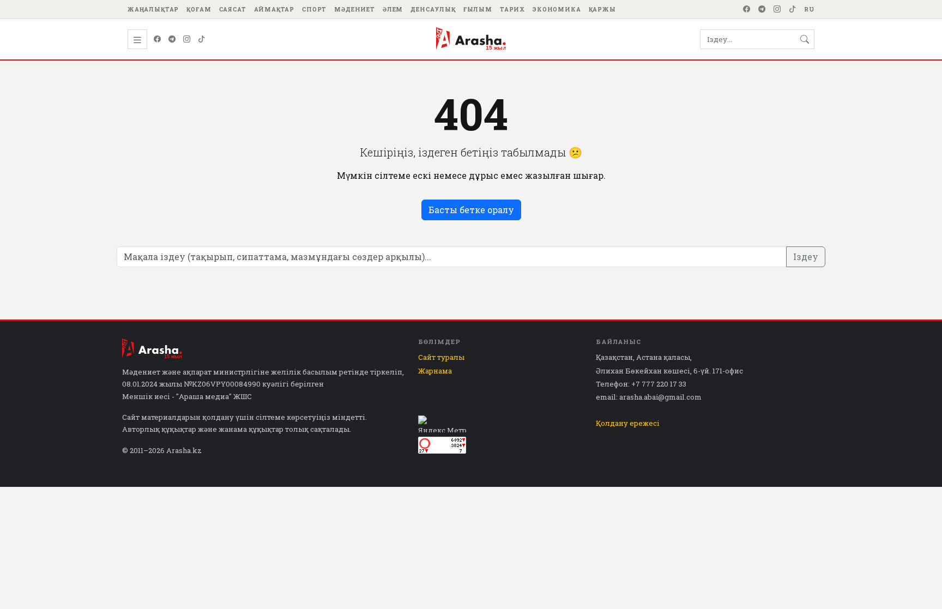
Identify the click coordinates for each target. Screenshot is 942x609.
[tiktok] (792, 9)
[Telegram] (762, 9)
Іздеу (805, 256)
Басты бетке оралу (471, 209)
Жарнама (435, 371)
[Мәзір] (137, 39)
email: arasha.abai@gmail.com (649, 397)
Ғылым (477, 9)
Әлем (393, 9)
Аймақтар (274, 9)
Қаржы (602, 9)
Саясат (232, 9)
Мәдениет (354, 9)
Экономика (557, 9)
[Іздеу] (804, 39)
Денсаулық (433, 9)
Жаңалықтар (153, 9)
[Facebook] (747, 9)
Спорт (314, 9)
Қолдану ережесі (628, 423)
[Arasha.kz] (470, 39)
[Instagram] (777, 9)
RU (809, 9)
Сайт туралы (441, 357)
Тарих (512, 9)
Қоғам (198, 9)
